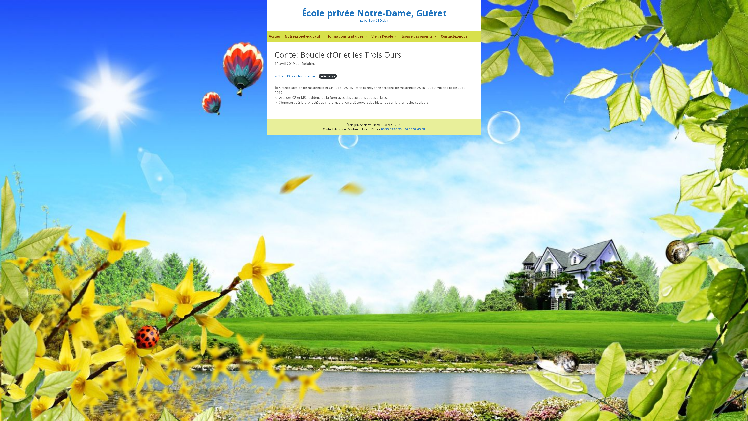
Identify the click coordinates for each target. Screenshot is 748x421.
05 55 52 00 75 (391, 129)
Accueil (275, 36)
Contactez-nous (454, 36)
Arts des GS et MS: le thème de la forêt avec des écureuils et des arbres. (333, 97)
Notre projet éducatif (302, 36)
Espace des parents (416, 36)
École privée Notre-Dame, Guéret (374, 13)
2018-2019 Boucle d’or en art (296, 76)
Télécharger (328, 76)
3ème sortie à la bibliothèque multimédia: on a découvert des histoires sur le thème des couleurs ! (354, 102)
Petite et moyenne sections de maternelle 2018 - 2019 (395, 87)
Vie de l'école (382, 36)
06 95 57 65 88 (414, 129)
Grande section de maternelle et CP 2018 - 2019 (315, 87)
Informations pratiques (343, 36)
